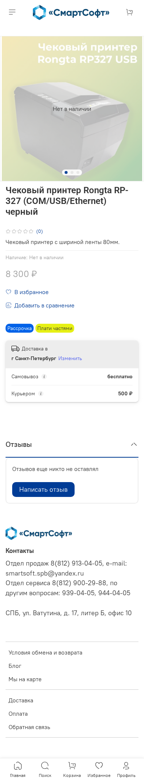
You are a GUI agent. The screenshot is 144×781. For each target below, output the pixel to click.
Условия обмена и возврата (45, 652)
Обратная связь (29, 727)
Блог (14, 665)
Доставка (20, 700)
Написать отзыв (43, 489)
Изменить (70, 358)
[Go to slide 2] (72, 172)
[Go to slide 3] (77, 172)
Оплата (18, 713)
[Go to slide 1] (66, 172)
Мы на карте (25, 679)
